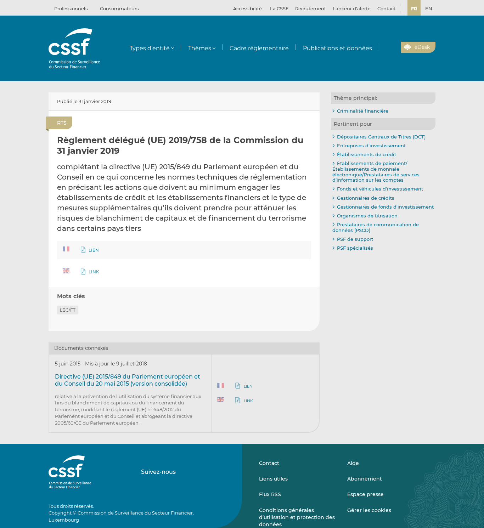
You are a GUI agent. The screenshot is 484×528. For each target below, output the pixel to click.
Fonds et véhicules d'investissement (380, 189)
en (428, 8)
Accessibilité (247, 8)
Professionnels (71, 8)
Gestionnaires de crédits (365, 198)
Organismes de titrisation (367, 215)
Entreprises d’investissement (371, 145)
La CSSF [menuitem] (279, 8)
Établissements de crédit (366, 154)
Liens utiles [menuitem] (273, 479)
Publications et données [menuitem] (337, 48)
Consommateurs (119, 8)
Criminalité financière (362, 111)
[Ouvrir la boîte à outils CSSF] (393, 47)
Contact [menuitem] (386, 8)
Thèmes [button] (199, 48)
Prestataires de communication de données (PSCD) (375, 227)
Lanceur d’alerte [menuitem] (352, 8)
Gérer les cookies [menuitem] (369, 510)
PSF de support (355, 239)
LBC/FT (67, 310)
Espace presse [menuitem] (365, 494)
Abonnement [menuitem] (364, 479)
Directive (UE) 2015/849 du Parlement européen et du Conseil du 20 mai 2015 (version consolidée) (127, 380)
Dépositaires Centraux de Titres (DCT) (381, 137)
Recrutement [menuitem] (310, 8)
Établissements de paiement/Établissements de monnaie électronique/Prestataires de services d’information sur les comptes (376, 171)
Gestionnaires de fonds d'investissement (385, 207)
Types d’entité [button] (150, 48)
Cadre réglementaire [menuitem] (259, 48)
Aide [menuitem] (353, 463)
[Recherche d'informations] (385, 47)
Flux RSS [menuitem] (270, 494)
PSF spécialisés (355, 248)
